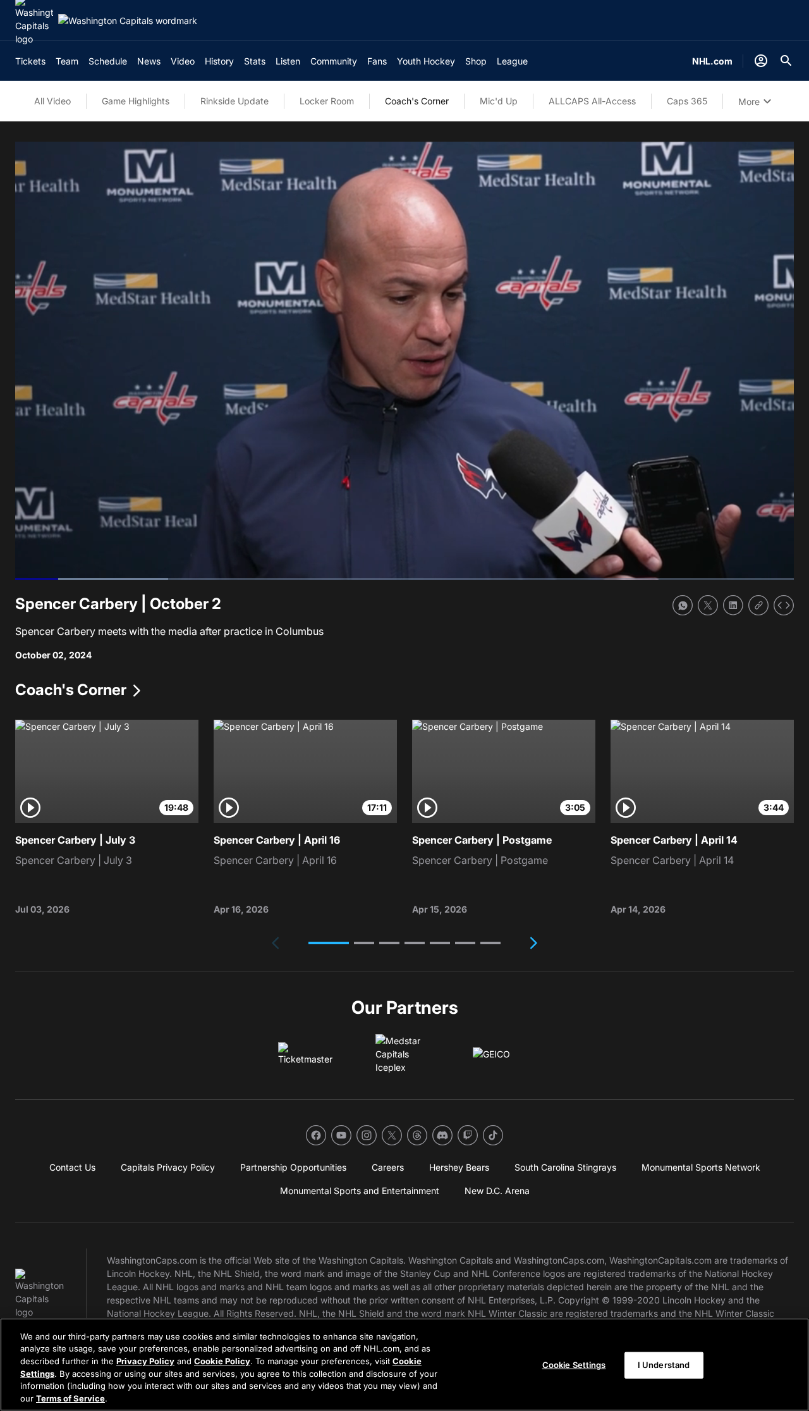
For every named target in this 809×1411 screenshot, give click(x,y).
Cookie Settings (574, 1365)
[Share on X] (708, 605)
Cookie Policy (222, 1361)
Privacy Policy (145, 1361)
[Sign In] (761, 60)
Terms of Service (70, 1398)
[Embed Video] (784, 605)
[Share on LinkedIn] (733, 605)
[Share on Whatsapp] (682, 605)
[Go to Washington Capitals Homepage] (127, 20)
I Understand (664, 1365)
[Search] (786, 60)
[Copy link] (758, 605)
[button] (328, 943)
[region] (404, 1364)
